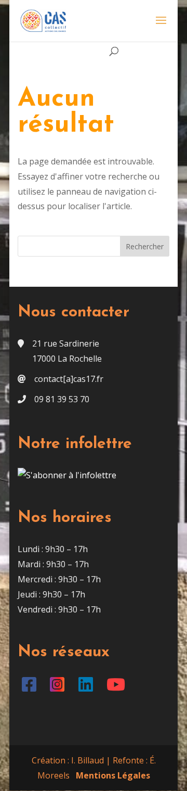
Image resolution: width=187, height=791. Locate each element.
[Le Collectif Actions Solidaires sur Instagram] (59, 687)
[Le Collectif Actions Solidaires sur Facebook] (31, 687)
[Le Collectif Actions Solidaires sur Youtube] (118, 687)
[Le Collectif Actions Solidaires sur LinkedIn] (87, 687)
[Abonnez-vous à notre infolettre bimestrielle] (67, 475)
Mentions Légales (113, 775)
